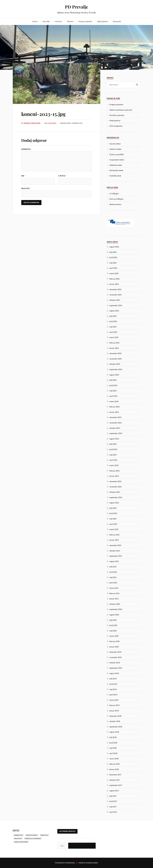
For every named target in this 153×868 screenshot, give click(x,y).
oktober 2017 (114, 780)
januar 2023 (114, 476)
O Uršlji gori (114, 193)
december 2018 (115, 716)
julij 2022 (113, 508)
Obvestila (46, 21)
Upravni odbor (115, 144)
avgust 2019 (114, 673)
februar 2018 (114, 764)
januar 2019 (114, 711)
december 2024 (115, 353)
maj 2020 (113, 631)
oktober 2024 (114, 364)
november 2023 (115, 423)
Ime (23, 176)
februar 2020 (114, 641)
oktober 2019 (114, 662)
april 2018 (113, 753)
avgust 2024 (114, 375)
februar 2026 (114, 279)
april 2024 (113, 396)
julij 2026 (113, 252)
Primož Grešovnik (32, 123)
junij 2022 (113, 513)
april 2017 (113, 812)
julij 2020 (113, 620)
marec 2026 (114, 273)
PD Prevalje (76, 7)
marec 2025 (114, 337)
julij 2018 (113, 737)
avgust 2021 (114, 561)
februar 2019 (114, 705)
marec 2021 (114, 588)
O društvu (58, 21)
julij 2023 (113, 444)
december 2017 (115, 774)
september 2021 (115, 556)
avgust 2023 (114, 439)
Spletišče (25, 188)
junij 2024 (113, 385)
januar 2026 (114, 284)
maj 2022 (113, 519)
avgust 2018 (114, 732)
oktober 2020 (114, 604)
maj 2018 (113, 748)
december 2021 (115, 545)
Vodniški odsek (115, 176)
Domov (35, 21)
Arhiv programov (116, 126)
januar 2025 (114, 348)
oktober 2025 (114, 300)
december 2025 (115, 289)
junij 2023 (113, 449)
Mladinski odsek (115, 165)
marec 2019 (114, 700)
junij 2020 (113, 625)
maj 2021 (113, 577)
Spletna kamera (115, 204)
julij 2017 (113, 796)
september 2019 (115, 668)
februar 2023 (114, 471)
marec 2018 (114, 758)
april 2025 (113, 332)
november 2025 (115, 295)
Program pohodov (85, 21)
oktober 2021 (114, 551)
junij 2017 (113, 801)
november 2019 (115, 657)
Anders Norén (92, 863)
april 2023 (113, 460)
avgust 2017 (114, 790)
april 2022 (113, 524)
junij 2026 (113, 257)
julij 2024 (113, 380)
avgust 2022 (114, 503)
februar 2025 (114, 343)
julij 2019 (113, 678)
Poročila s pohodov (116, 115)
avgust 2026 (114, 247)
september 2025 (115, 305)
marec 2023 (114, 465)
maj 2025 (113, 327)
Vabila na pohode (21, 842)
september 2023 (115, 433)
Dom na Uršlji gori (116, 199)
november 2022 (115, 487)
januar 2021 (114, 599)
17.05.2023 (51, 123)
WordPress (70, 863)
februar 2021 (114, 593)
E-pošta (62, 176)
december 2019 (115, 652)
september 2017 (115, 785)
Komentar (26, 149)
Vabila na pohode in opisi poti (120, 110)
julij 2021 (113, 566)
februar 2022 (114, 535)
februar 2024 (114, 407)
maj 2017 (113, 807)
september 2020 (115, 609)
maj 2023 (113, 455)
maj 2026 (113, 263)
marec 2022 (114, 529)
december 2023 (115, 417)
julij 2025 (113, 316)
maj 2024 (113, 391)
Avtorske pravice (67, 831)
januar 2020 (114, 647)
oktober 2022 (114, 492)
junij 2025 (113, 321)
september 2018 (115, 727)
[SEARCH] (137, 84)
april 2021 (113, 583)
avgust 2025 (114, 311)
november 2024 (115, 359)
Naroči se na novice (82, 845)
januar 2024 (114, 412)
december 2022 (115, 481)
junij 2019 (113, 684)
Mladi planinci (102, 21)
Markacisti (117, 21)
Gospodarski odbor (116, 160)
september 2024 (115, 369)
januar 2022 (114, 540)
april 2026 (113, 268)
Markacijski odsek (116, 170)
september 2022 (115, 497)
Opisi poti (18, 838)
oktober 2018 (114, 721)
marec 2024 (114, 401)
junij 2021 (113, 572)
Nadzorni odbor (115, 149)
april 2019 (113, 695)
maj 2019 (113, 689)
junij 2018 (113, 743)
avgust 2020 (114, 615)
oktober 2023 (114, 428)
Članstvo (70, 21)
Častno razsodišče (116, 154)
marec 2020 (114, 636)
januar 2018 (114, 769)
